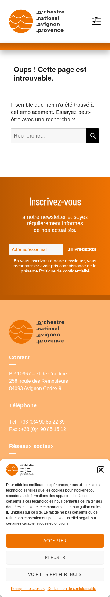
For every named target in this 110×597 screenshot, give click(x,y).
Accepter (55, 540)
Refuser (55, 557)
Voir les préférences (55, 574)
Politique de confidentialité (64, 270)
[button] (101, 470)
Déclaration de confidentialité (72, 589)
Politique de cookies (28, 589)
